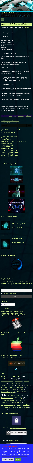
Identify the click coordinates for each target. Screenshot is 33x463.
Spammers (19, 403)
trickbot (8, 407)
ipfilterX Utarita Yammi (10, 121)
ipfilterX (8, 13)
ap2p (18, 379)
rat (22, 400)
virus (28, 409)
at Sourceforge (14, 358)
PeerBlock (7, 398)
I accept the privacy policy (11, 293)
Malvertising (8, 392)
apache (25, 379)
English (5, 304)
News (10, 116)
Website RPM (13, 441)
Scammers (6, 402)
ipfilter (10, 387)
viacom (22, 409)
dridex (19, 385)
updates (5, 409)
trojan (15, 407)
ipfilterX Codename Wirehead (11, 123)
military (11, 395)
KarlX (27, 27)
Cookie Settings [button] (8, 459)
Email (2, 288)
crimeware (22, 383)
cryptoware (5, 385)
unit (21, 407)
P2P (26, 395)
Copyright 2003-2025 (18, 428)
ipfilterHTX (21, 387)
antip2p (21, 116)
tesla (19, 405)
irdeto (16, 389)
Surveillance (10, 405)
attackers (7, 381)
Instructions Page (16, 311)
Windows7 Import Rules (18, 315)
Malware (28, 116)
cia (13, 383)
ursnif (14, 409)
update (27, 407)
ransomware (11, 400)
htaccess (27, 385)
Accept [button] (18, 459)
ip (2, 387)
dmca (13, 385)
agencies (6, 376)
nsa (20, 395)
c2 (7, 383)
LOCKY (23, 389)
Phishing (21, 398)
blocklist (19, 381)
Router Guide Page (16, 313)
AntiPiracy (7, 379)
